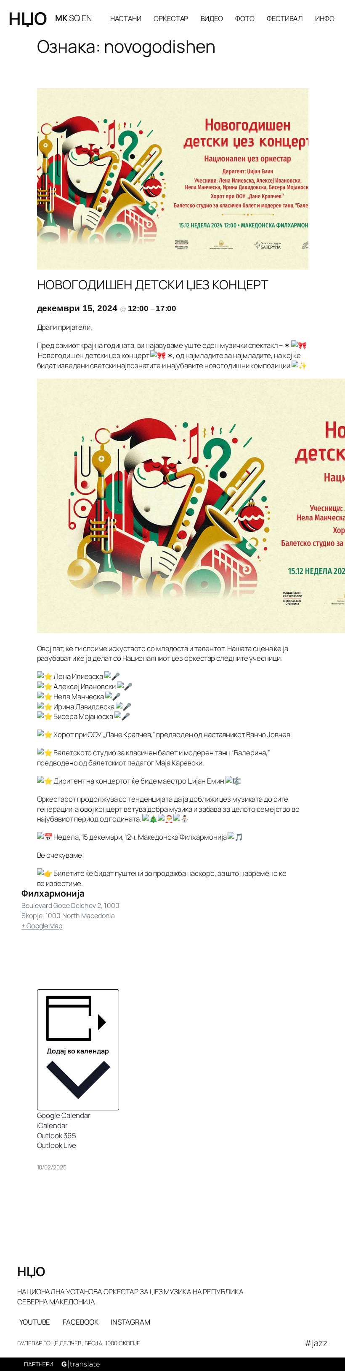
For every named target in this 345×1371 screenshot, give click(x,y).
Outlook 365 (56, 1135)
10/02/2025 (51, 1167)
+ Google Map (42, 925)
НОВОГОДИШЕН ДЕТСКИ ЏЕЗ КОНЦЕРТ (152, 284)
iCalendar (52, 1125)
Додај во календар (78, 1051)
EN (87, 18)
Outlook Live (57, 1145)
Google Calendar (64, 1115)
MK (61, 18)
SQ (74, 18)
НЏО (27, 18)
